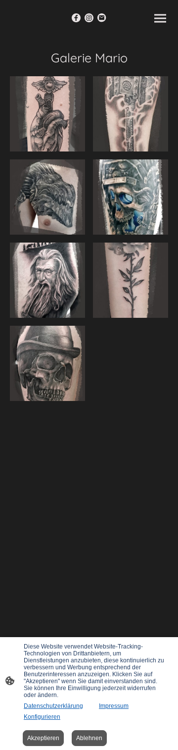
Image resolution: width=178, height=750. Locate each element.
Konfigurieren (42, 716)
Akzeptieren (43, 738)
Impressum (114, 705)
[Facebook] (76, 17)
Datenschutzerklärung (53, 705)
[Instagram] (89, 17)
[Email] (101, 17)
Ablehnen (89, 738)
